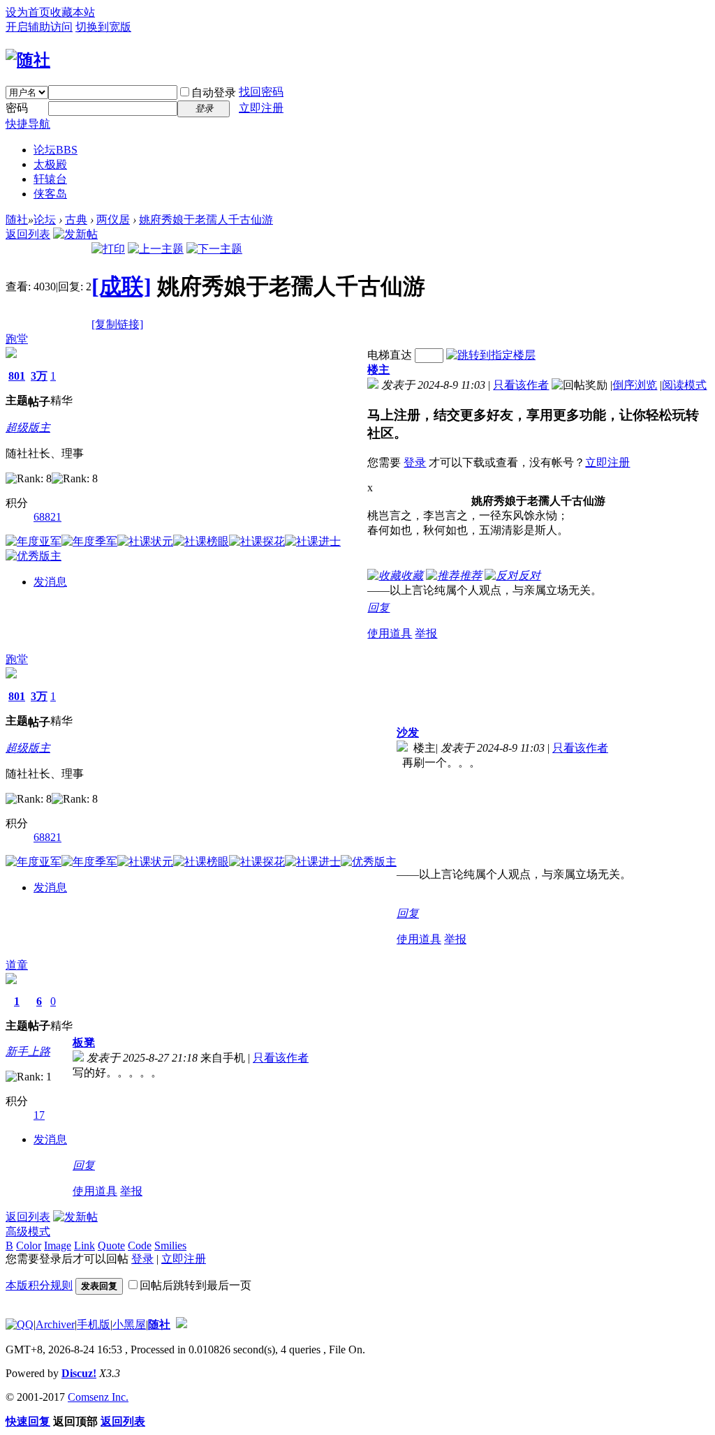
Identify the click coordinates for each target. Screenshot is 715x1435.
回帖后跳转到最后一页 (195, 1285)
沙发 (408, 732)
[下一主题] (214, 249)
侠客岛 (50, 194)
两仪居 (113, 219)
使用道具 (389, 633)
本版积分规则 (39, 1285)
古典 (76, 219)
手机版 (93, 1324)
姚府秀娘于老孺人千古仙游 (206, 219)
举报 (426, 633)
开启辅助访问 (39, 27)
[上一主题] (156, 249)
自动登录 (213, 92)
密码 (17, 108)
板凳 (84, 1042)
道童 (17, 965)
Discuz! (78, 1373)
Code (140, 1245)
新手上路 (28, 1051)
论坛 (56, 150)
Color (28, 1245)
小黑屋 (129, 1324)
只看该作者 (521, 385)
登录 (415, 462)
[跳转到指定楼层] (491, 355)
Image (57, 1245)
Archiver (55, 1324)
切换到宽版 (103, 27)
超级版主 (28, 427)
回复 (378, 608)
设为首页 (28, 12)
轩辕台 (50, 179)
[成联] (121, 286)
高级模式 (28, 1231)
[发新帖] (75, 234)
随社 (17, 219)
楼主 (378, 370)
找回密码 (261, 92)
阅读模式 (684, 385)
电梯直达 (389, 355)
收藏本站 (72, 12)
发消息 (50, 582)
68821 (47, 517)
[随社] (28, 60)
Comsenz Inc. (98, 1397)
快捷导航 (28, 124)
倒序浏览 (634, 385)
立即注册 (261, 108)
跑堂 (17, 339)
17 (39, 1115)
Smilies (170, 1245)
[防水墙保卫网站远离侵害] (181, 1324)
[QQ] (20, 1324)
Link (84, 1245)
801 (16, 376)
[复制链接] (117, 324)
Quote (111, 1245)
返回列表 (28, 234)
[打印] (108, 249)
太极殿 (50, 164)
